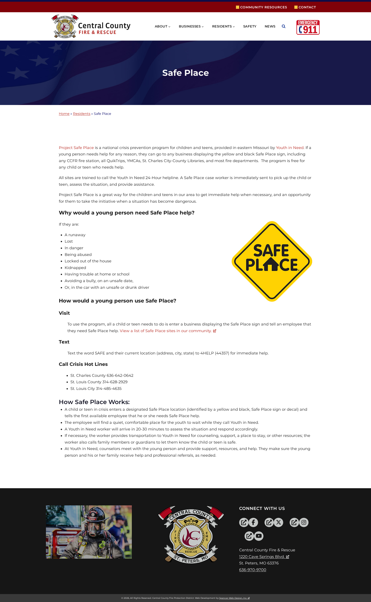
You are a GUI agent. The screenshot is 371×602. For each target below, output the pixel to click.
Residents (81, 114)
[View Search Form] (288, 26)
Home (64, 114)
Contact (307, 7)
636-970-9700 (252, 569)
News (270, 26)
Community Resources (263, 7)
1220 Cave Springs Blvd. (262, 556)
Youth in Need (290, 147)
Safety (250, 26)
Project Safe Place (76, 147)
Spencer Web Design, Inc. (233, 598)
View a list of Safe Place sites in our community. (166, 330)
